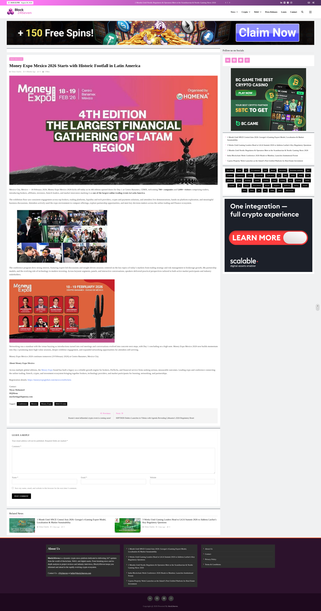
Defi (285, 175)
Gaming (282, 180)
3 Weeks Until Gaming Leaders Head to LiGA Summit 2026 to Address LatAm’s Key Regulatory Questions (269, 145)
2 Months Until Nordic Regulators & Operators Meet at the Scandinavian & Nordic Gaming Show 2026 (267, 150)
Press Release (257, 185)
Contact (293, 12)
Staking (296, 185)
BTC (308, 170)
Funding (265, 180)
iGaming (298, 180)
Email (84, 477)
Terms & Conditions (213, 564)
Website (153, 477)
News (233, 12)
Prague (247, 185)
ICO (290, 180)
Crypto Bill (259, 175)
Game (274, 180)
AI (246, 170)
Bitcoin (273, 170)
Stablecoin (287, 185)
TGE (244, 190)
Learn (283, 12)
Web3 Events (61, 404)
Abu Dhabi (230, 170)
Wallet (272, 190)
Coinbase (230, 175)
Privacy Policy (210, 559)
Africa (239, 170)
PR (239, 185)
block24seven (173, 606)
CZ (279, 175)
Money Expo (47, 370)
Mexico (34, 404)
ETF (308, 175)
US (265, 190)
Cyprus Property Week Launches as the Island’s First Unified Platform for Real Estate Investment (265, 161)
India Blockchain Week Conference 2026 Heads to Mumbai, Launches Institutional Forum (180, 3)
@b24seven (63, 573)
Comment (16, 446)
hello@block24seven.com (80, 573)
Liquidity (231, 185)
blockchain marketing (296, 170)
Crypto (245, 12)
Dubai (300, 175)
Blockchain (282, 170)
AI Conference (255, 170)
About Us (209, 549)
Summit (305, 185)
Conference (22, 404)
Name (15, 477)
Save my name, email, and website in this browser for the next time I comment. (46, 488)
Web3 (256, 12)
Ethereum (230, 180)
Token (252, 190)
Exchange (248, 180)
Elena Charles (16, 72)
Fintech (257, 180)
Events (239, 180)
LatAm (307, 180)
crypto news (270, 175)
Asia (265, 170)
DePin (293, 175)
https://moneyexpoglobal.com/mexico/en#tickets (49, 380)
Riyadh (267, 185)
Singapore (277, 185)
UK (259, 190)
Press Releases (271, 12)
